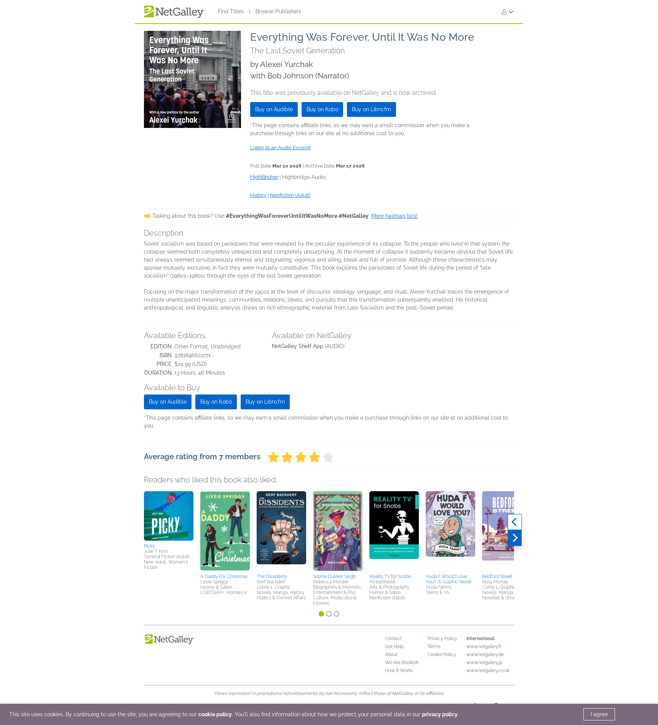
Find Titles (231, 11)
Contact (393, 638)
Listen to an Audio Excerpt (280, 147)
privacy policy (440, 714)
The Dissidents (272, 576)
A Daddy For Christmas (224, 576)
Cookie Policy (442, 654)
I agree (599, 714)
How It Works (399, 670)
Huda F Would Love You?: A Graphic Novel (448, 579)
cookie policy (215, 714)
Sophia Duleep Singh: (334, 576)
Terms (434, 646)
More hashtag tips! (394, 216)
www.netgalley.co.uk (487, 670)
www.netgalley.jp (484, 662)
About (391, 654)
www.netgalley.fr (483, 646)
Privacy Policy (442, 638)
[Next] (515, 538)
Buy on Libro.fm (371, 109)
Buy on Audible (274, 109)
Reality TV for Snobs (390, 576)
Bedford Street (497, 576)
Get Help (394, 646)
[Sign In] (508, 12)
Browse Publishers (278, 11)
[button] (168, 516)
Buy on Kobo (322, 109)
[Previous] (515, 522)
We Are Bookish (401, 662)
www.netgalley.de (485, 654)
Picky (149, 546)
